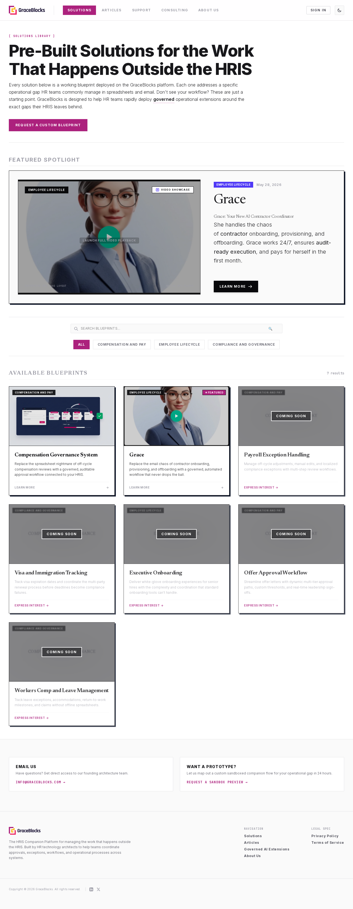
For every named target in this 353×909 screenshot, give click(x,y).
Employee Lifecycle (179, 344)
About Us (208, 10)
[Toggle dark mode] (339, 10)
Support (141, 10)
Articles (112, 10)
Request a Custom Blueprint (48, 125)
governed (163, 99)
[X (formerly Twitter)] (98, 889)
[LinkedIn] (91, 889)
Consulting (174, 10)
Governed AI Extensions (266, 849)
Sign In (318, 10)
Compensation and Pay (122, 344)
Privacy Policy (324, 836)
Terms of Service (327, 842)
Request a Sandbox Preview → (217, 782)
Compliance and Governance (244, 344)
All (81, 344)
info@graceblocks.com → (40, 782)
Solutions (79, 10)
